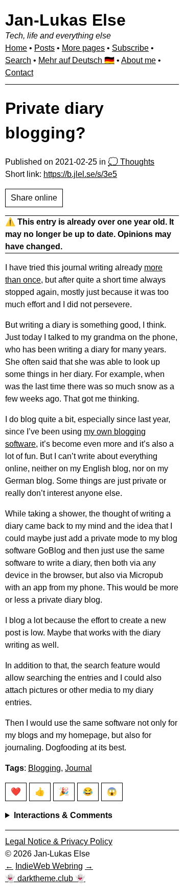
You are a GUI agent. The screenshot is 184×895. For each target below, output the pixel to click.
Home (16, 48)
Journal (78, 768)
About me (138, 60)
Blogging (44, 768)
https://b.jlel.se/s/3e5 (80, 174)
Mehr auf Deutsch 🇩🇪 (76, 60)
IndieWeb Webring (49, 866)
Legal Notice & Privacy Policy (58, 841)
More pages (83, 48)
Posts (44, 48)
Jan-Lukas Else (65, 20)
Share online (34, 197)
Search (18, 60)
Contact (19, 72)
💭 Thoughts (131, 161)
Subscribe (130, 48)
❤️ (16, 791)
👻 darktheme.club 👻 (45, 878)
